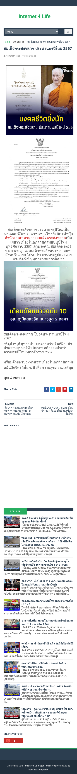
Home (7, 42)
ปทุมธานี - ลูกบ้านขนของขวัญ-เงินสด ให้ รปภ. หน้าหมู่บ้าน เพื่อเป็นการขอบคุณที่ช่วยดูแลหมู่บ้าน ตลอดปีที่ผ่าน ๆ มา (47, 712)
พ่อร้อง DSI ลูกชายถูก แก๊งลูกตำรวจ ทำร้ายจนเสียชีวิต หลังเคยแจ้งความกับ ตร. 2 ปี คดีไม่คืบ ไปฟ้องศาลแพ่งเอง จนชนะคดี (46, 541)
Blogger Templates (45, 766)
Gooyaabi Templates (38, 769)
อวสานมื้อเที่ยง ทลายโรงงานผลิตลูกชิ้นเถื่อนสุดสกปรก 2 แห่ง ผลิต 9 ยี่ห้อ (47, 622)
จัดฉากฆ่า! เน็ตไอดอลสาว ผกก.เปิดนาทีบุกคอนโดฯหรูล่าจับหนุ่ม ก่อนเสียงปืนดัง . (47, 582)
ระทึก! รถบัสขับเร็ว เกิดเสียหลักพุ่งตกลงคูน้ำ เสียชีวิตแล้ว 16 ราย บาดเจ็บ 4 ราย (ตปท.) (45, 562)
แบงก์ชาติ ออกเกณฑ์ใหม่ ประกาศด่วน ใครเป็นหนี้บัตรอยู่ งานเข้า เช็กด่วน (46, 687)
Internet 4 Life (34, 16)
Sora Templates (26, 766)
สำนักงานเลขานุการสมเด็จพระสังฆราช (35, 238)
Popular (15, 511)
